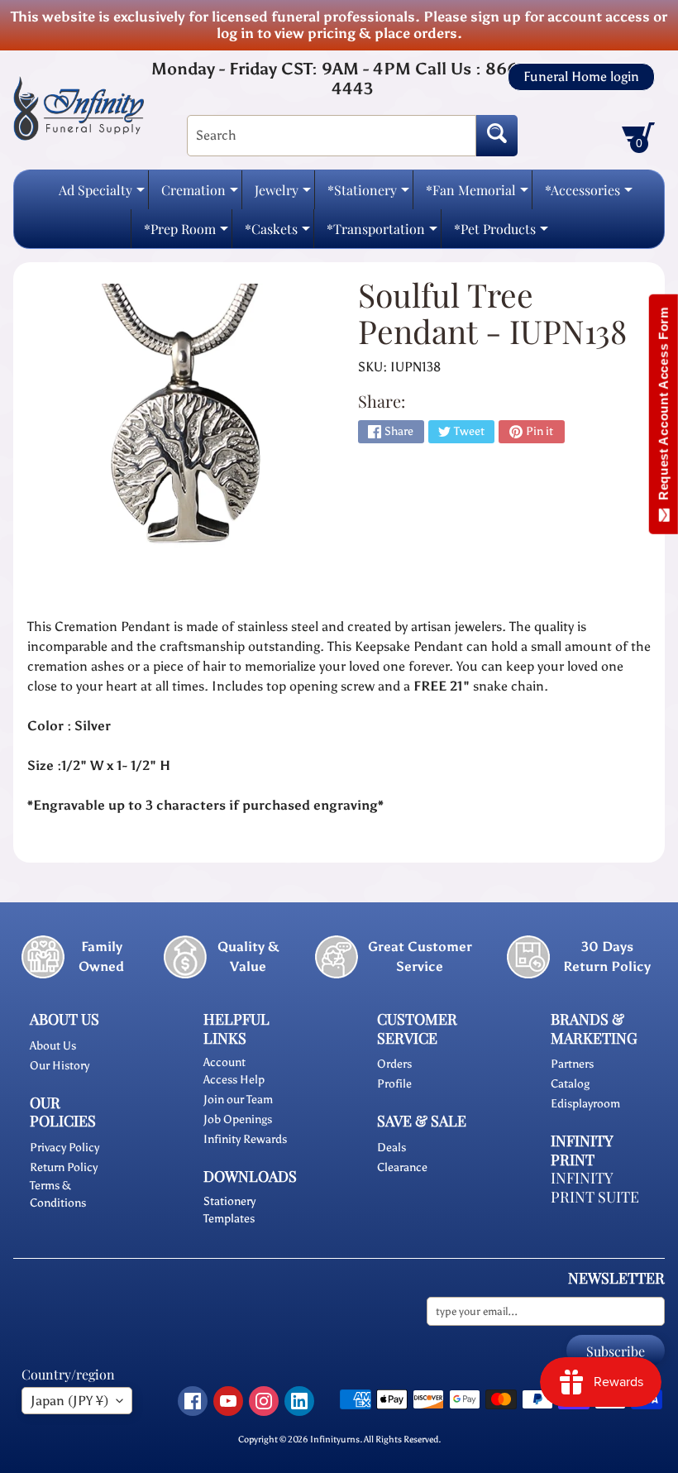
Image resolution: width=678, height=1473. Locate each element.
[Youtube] (228, 1401)
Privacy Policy (64, 1148)
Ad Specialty (102, 194)
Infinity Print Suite (595, 1187)
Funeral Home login (581, 77)
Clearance (402, 1167)
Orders (394, 1064)
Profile (394, 1084)
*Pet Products (501, 233)
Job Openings (237, 1119)
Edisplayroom (585, 1104)
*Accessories (589, 194)
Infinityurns (335, 1439)
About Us (53, 1046)
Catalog (570, 1084)
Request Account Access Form (664, 407)
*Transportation (382, 233)
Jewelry (283, 194)
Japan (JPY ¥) (69, 1400)
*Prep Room (186, 233)
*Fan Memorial (477, 194)
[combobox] (331, 135)
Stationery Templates (229, 1210)
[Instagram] (264, 1401)
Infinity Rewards (245, 1139)
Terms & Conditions (58, 1194)
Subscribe (615, 1351)
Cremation (199, 194)
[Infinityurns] (78, 107)
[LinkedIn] (299, 1401)
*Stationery (368, 194)
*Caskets (277, 233)
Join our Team (238, 1100)
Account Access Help (234, 1071)
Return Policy (64, 1167)
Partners (572, 1064)
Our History (59, 1066)
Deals (391, 1148)
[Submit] (497, 135)
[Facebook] (193, 1401)
